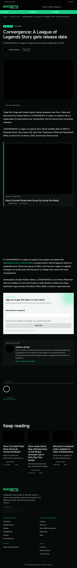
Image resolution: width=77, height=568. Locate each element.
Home (5, 16)
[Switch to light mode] (67, 7)
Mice (41, 535)
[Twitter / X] (14, 510)
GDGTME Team (10, 462)
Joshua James (35, 470)
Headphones (7, 532)
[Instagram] (9, 510)
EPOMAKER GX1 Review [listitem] (35, 12)
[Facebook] (5, 510)
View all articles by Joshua (25, 361)
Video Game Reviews (11, 547)
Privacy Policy (30, 330)
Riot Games (18, 26)
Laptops (43, 521)
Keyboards (43, 532)
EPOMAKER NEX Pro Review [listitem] (59, 12)
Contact (71, 1)
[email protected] (44, 321)
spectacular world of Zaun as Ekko (18, 263)
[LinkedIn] (18, 510)
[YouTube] (22, 510)
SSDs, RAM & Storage (47, 528)
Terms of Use (44, 554)
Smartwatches (8, 538)
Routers (6, 535)
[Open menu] (73, 7)
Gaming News (15, 16)
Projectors (7, 521)
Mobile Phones (8, 525)
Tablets (6, 528)
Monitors (43, 525)
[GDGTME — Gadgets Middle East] (10, 7)
